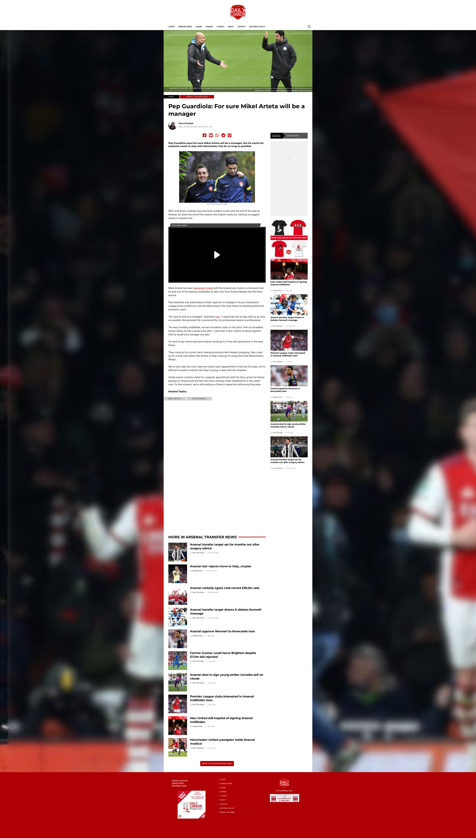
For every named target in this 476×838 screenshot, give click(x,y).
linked (209, 288)
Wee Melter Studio (179, 786)
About (231, 27)
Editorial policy (257, 27)
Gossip (198, 27)
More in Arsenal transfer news (202, 537)
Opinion (209, 27)
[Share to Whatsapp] (217, 135)
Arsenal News (185, 27)
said (217, 316)
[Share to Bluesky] (211, 135)
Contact (241, 27)
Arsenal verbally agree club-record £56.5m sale (224, 588)
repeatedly (199, 288)
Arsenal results (178, 783)
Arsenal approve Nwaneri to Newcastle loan (222, 631)
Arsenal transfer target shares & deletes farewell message (287, 318)
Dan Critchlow (186, 123)
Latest (171, 27)
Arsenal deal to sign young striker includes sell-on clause (288, 425)
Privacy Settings (227, 812)
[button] (309, 26)
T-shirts (220, 27)
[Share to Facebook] (204, 135)
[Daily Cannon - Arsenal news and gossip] (238, 12)
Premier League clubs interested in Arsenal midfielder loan (287, 354)
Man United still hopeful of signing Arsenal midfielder (288, 283)
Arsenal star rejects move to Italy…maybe (220, 566)
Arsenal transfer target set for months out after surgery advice (287, 461)
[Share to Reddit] (223, 135)
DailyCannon (198, 571)
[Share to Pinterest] (229, 135)
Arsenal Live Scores (180, 780)
